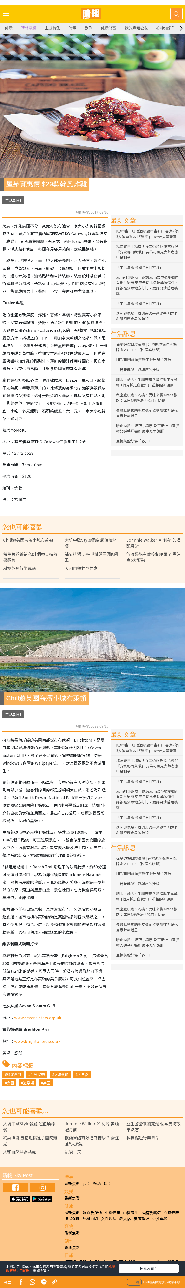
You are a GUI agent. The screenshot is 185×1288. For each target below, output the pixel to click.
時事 (72, 28)
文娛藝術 (61, 1074)
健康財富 (108, 28)
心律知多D (165, 28)
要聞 (86, 1183)
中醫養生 (131, 1212)
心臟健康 (171, 1212)
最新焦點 (72, 1183)
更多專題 (159, 1218)
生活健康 (112, 1212)
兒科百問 (90, 1218)
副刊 (88, 28)
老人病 (125, 1218)
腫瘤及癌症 (151, 1212)
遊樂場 (28, 1082)
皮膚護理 (141, 1218)
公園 (10, 1082)
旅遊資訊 (14, 1074)
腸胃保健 (72, 1218)
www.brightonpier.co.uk (37, 1041)
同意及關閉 (148, 1268)
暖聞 (108, 1183)
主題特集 (52, 28)
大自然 (83, 1074)
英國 (46, 1082)
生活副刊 (13, 200)
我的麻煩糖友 (136, 28)
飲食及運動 (92, 1212)
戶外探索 (37, 1074)
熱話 (97, 1183)
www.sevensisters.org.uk (37, 1017)
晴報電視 (28, 28)
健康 (9, 28)
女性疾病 (108, 1218)
